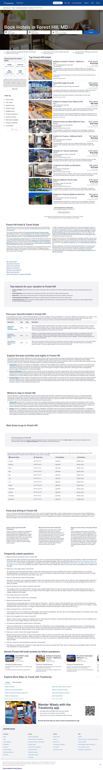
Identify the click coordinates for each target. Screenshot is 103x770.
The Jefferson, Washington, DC (69, 242)
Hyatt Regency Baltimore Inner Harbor (11, 343)
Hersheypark (12, 364)
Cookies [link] (55, 739)
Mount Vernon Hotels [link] (57, 699)
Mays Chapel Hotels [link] (57, 696)
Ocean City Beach (14, 377)
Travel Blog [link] (30, 757)
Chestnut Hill (12, 402)
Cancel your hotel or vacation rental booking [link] (88, 739)
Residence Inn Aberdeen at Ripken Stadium (38, 235)
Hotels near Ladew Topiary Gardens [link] (61, 686)
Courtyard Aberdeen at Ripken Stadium (19, 238)
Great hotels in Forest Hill (12, 263)
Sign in (98, 3)
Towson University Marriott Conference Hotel (36, 232)
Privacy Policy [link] (56, 736)
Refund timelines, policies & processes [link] (86, 744)
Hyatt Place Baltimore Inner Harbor (11, 335)
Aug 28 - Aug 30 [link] (9, 73)
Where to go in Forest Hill (12, 268)
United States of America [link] (21, 7)
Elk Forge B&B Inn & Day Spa (65, 233)
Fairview (11, 408)
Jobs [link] (4, 739)
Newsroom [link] (5, 747)
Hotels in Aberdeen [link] (10, 686)
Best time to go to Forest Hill (13, 270)
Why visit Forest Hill (11, 261)
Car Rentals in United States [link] (34, 747)
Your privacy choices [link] (58, 749)
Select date (11, 33)
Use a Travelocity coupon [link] (84, 747)
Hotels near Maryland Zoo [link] (11, 696)
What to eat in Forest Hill (12, 272)
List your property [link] (7, 741)
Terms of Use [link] (56, 741)
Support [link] (80, 736)
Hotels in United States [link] (33, 736)
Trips (92, 3)
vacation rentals (14, 53)
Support (86, 3)
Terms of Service (17, 768)
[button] (51, 677)
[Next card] (97, 663)
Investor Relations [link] (7, 749)
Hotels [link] (13, 7)
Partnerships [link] (6, 744)
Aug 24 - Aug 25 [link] (20, 66)
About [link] (4, 736)
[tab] (7, 682)
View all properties (63, 212)
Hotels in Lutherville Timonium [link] (60, 689)
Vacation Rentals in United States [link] (35, 739)
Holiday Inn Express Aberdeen (82, 230)
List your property (77, 3)
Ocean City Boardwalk (15, 371)
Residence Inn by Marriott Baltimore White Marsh (38, 243)
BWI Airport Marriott (57, 251)
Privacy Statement (8, 768)
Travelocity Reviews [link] (32, 749)
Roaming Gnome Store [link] (8, 752)
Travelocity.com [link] (6, 7)
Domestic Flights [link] (32, 744)
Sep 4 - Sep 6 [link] (20, 73)
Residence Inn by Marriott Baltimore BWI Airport (80, 250)
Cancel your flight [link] (82, 741)
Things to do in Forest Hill (13, 265)
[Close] (100, 764)
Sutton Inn (78, 233)
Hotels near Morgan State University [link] (14, 699)
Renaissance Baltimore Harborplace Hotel (12, 328)
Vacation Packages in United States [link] (36, 741)
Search (91, 32)
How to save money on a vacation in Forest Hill (18, 274)
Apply (15, 129)
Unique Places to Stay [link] (33, 754)
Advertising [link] (5, 754)
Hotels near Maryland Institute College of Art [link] (16, 692)
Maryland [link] (31, 7)
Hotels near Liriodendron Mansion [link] (13, 689)
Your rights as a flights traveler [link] (85, 749)
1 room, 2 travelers (60, 33)
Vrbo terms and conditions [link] (59, 744)
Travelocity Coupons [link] (32, 752)
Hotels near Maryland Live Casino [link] (61, 692)
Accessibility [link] (56, 747)
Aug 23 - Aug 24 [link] (9, 66)
